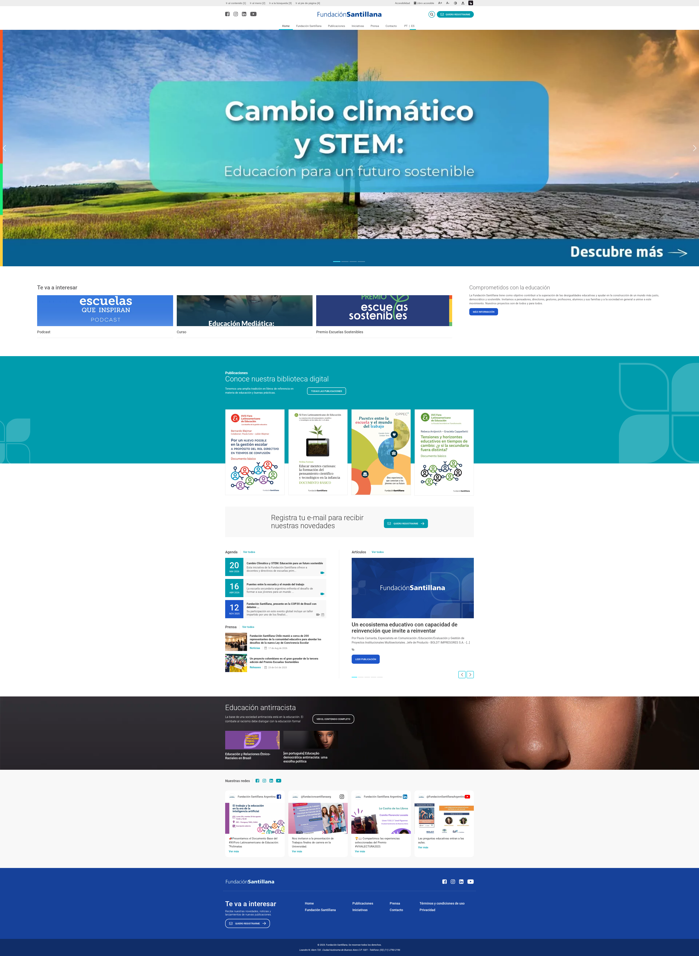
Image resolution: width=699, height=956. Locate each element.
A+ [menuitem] (440, 3)
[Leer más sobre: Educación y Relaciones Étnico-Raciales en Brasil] (252, 740)
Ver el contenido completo (333, 719)
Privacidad (427, 910)
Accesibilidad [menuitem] (402, 3)
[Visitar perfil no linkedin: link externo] (244, 14)
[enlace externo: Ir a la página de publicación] (255, 818)
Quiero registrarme (458, 14)
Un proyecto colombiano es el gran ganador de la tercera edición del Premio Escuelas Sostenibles (284, 660)
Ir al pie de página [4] (308, 3)
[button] (336, 261)
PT (406, 26)
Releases (255, 667)
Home (286, 26)
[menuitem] (236, 3)
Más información (483, 311)
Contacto (391, 26)
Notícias (255, 648)
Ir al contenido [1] (236, 3)
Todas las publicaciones (326, 391)
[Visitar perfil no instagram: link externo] (236, 14)
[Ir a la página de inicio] (350, 14)
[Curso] (245, 310)
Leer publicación (365, 659)
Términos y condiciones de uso (442, 903)
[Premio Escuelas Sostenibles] (384, 310)
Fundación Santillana (308, 26)
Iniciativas (358, 26)
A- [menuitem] (447, 3)
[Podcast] (105, 310)
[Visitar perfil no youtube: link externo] (253, 14)
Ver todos (249, 552)
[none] (455, 3)
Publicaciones (336, 26)
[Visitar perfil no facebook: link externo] (227, 14)
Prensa (375, 26)
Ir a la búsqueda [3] (280, 3)
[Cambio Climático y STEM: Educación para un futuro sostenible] (349, 148)
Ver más (234, 851)
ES (412, 26)
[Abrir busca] (432, 14)
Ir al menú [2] (257, 3)
